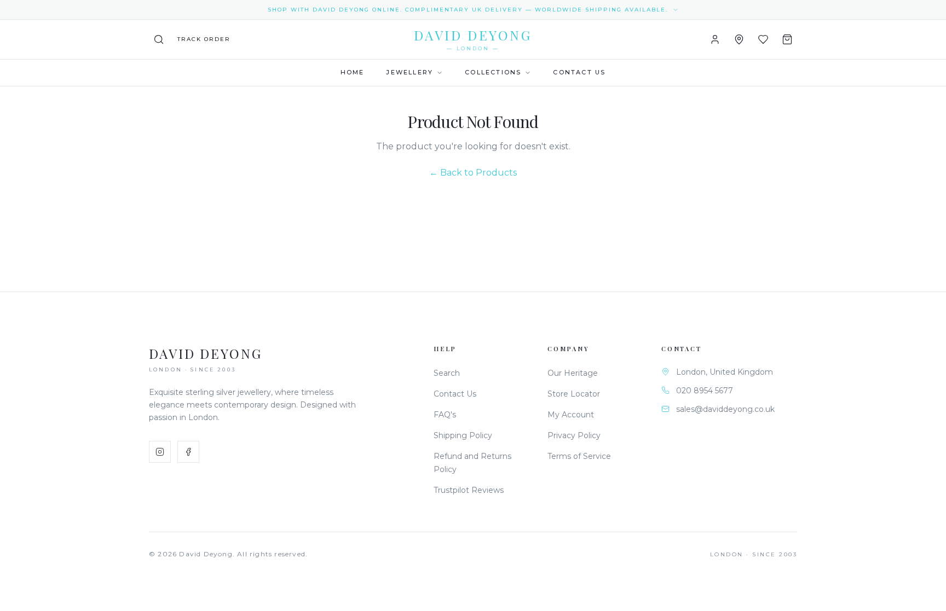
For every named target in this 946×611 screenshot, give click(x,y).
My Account (570, 415)
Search (447, 373)
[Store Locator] (739, 39)
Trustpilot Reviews (469, 490)
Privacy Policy (574, 435)
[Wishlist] (763, 39)
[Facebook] (188, 452)
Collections (493, 72)
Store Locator (573, 394)
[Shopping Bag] (787, 39)
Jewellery (409, 72)
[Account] (715, 39)
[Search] (159, 39)
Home (353, 72)
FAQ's (445, 415)
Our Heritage (572, 373)
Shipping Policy (463, 435)
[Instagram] (160, 452)
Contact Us (579, 72)
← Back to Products (473, 172)
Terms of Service (579, 456)
